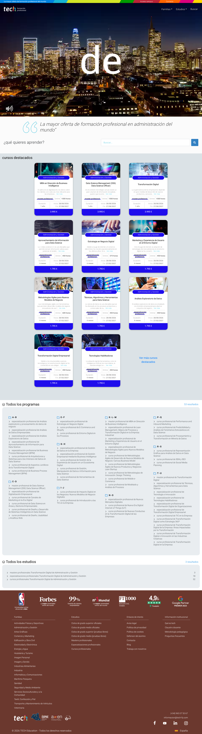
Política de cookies (135, 632)
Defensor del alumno (136, 636)
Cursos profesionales (81, 649)
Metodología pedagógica (176, 632)
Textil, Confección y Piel (24, 699)
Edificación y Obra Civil (24, 640)
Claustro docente (173, 627)
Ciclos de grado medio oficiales (85, 627)
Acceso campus (146, 1)
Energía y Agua (21, 649)
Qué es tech (170, 623)
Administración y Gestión (25, 627)
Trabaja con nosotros (136, 649)
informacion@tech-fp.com (176, 717)
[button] (7, 59)
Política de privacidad (136, 627)
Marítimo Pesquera (23, 679)
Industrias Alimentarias (24, 666)
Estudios (180, 9)
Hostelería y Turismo (23, 653)
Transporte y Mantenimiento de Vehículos (33, 703)
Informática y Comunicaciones (28, 674)
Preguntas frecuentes (175, 636)
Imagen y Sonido (21, 662)
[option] (101, 60)
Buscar (194, 9)
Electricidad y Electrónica (25, 644)
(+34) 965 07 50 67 (179, 713)
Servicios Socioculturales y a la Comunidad (28, 693)
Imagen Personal (22, 657)
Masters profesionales (81, 640)
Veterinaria (19, 708)
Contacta (169, 1)
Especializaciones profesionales (85, 644)
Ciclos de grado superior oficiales (86, 623)
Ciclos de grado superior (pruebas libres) (89, 632)
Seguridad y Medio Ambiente (27, 687)
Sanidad (18, 683)
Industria (18, 670)
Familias (166, 9)
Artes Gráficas (20, 632)
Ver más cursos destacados (148, 359)
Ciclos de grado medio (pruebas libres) (88, 636)
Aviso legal (131, 623)
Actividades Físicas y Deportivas (28, 623)
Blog (129, 644)
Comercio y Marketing (24, 636)
